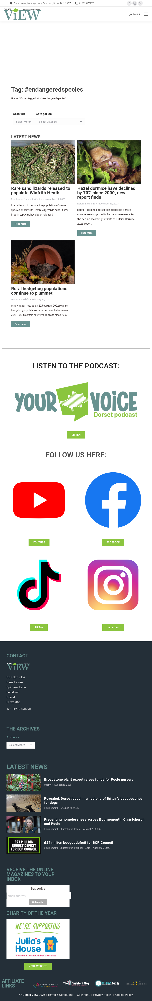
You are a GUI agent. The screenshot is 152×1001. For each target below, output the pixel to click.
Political (78, 848)
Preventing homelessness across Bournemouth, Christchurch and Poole (94, 821)
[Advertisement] (76, 49)
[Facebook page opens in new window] (129, 3)
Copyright (83, 995)
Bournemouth (51, 808)
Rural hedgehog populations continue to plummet (39, 290)
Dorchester (17, 199)
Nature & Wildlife (33, 199)
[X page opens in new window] (140, 3)
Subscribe (38, 888)
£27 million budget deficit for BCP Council (78, 843)
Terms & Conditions (60, 995)
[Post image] (43, 162)
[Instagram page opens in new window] (134, 3)
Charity (47, 785)
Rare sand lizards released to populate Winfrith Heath (40, 190)
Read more (20, 223)
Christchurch (66, 829)
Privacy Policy (102, 995)
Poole (77, 829)
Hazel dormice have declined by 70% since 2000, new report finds (106, 193)
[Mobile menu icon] (145, 14)
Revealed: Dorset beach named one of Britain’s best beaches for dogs (93, 801)
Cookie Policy (124, 995)
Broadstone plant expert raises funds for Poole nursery (88, 779)
